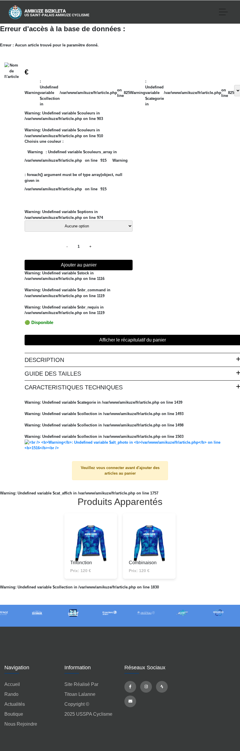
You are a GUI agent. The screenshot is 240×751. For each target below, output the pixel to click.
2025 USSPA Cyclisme (88, 714)
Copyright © (76, 704)
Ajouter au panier (79, 264)
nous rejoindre (20, 724)
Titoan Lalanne (79, 694)
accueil (12, 684)
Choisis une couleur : (44, 141)
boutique (13, 714)
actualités (14, 704)
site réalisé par (81, 684)
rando (11, 694)
